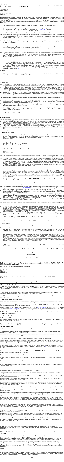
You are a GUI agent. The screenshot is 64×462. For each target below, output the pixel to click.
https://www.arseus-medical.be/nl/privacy (37, 231)
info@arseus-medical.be (6, 146)
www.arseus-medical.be (42, 29)
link (18, 68)
